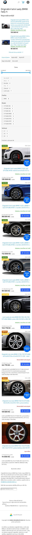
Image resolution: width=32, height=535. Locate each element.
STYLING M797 (9, 121)
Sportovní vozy (23, 506)
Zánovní (7, 88)
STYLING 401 (8, 106)
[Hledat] (18, 2)
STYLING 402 (8, 111)
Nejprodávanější (6, 61)
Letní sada (7, 91)
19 (5, 134)
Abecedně (15, 61)
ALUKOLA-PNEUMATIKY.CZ (11, 506)
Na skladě (7, 78)
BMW (6, 99)
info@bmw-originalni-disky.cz (8, 482)
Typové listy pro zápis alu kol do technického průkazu (14, 503)
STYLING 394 (8, 108)
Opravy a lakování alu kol (15, 501)
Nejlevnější (14, 57)
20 (5, 136)
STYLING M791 (9, 116)
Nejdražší (21, 57)
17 (5, 131)
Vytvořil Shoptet (17, 515)
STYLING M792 (9, 119)
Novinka (7, 83)
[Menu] (28, 2)
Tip (6, 86)
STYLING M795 (9, 124)
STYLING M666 (9, 114)
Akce (6, 81)
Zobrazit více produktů (15, 52)
